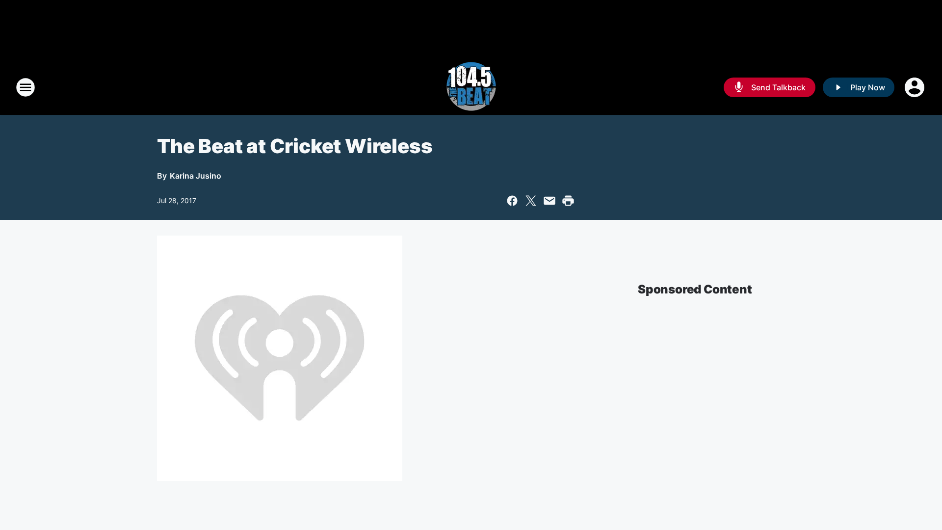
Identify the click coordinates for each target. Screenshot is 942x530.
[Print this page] (568, 201)
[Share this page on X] (531, 201)
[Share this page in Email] (549, 201)
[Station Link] (471, 87)
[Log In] (915, 87)
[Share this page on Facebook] (512, 201)
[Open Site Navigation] (25, 87)
